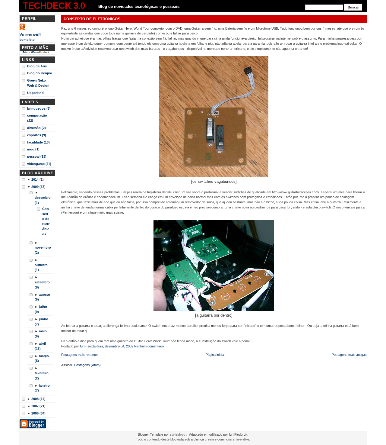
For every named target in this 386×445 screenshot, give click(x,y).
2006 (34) (38, 413)
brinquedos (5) (39, 108)
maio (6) (41, 333)
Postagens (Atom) (87, 365)
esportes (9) (36, 135)
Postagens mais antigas (349, 354)
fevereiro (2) (42, 375)
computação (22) (37, 118)
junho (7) (41, 321)
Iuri (22, 27)
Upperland (35, 93)
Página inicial (215, 354)
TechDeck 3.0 (54, 6)
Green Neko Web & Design (38, 83)
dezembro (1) (43, 200)
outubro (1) (41, 267)
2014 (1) (37, 179)
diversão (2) (36, 128)
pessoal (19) (36, 156)
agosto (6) (42, 297)
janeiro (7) (42, 388)
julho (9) (41, 309)
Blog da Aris (37, 66)
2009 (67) (38, 187)
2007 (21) (38, 406)
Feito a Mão (29, 52)
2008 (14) (38, 399)
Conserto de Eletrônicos (45, 221)
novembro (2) (43, 250)
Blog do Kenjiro (39, 73)
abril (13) (40, 346)
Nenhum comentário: (150, 346)
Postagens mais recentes (80, 354)
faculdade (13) (38, 142)
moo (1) (33, 149)
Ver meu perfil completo (30, 37)
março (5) (42, 358)
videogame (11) (39, 164)
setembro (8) (42, 284)
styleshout (178, 434)
